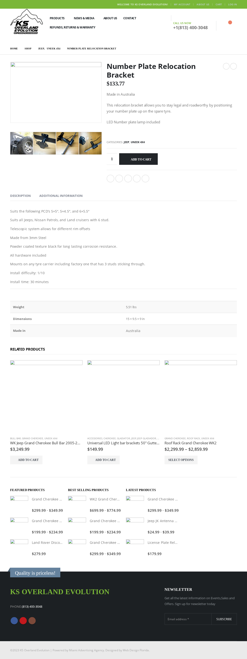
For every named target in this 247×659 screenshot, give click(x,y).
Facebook (110, 178)
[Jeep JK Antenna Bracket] (135, 527)
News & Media (84, 18)
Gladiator (123, 438)
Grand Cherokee (32, 438)
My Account (182, 4)
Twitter (119, 178)
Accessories (94, 438)
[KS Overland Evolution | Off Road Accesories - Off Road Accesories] (26, 21)
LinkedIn (128, 178)
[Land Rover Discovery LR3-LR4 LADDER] (19, 548)
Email (145, 178)
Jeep (126, 142)
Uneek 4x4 (138, 142)
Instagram (32, 620)
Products (57, 18)
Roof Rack (193, 438)
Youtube (23, 620)
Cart (219, 4)
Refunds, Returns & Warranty (72, 27)
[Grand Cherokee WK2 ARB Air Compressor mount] (19, 527)
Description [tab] (20, 195)
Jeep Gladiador (146, 438)
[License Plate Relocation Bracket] (135, 548)
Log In (232, 4)
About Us (203, 4)
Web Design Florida (136, 650)
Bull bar (15, 438)
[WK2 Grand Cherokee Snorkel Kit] (77, 505)
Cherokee (109, 438)
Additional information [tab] (61, 195)
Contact (129, 18)
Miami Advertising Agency (86, 650)
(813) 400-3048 (32, 606)
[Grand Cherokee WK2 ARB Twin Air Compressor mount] (19, 505)
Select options (181, 460)
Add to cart (141, 159)
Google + (137, 178)
